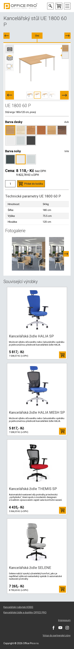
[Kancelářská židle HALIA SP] (37, 309)
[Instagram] (67, 627)
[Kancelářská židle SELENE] (37, 541)
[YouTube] (60, 627)
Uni (37, 35)
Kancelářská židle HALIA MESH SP (37, 412)
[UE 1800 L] (67, 36)
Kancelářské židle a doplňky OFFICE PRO (24, 612)
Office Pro (20, 6)
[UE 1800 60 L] (6, 36)
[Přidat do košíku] (62, 354)
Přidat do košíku (33, 183)
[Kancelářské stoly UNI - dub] (28, 253)
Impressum (64, 620)
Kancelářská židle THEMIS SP (33, 489)
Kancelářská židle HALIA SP (31, 336)
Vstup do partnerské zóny (57, 635)
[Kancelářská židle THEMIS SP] (37, 462)
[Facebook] (53, 627)
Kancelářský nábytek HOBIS (18, 607)
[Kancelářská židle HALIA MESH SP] (37, 385)
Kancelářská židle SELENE (30, 568)
